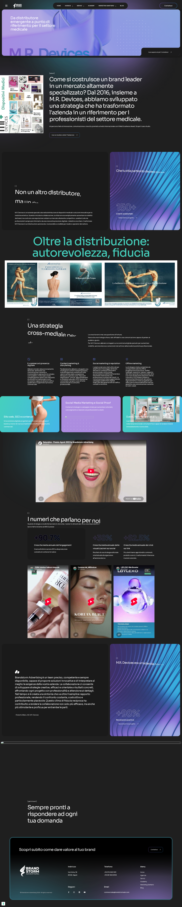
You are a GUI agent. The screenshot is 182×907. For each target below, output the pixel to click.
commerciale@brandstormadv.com (116, 892)
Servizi (142, 878)
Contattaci (168, 6)
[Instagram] (74, 892)
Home (142, 872)
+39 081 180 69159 (110, 875)
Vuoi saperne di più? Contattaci (158, 52)
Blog (142, 888)
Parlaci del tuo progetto (126, 218)
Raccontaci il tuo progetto (126, 724)
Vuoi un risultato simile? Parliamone (63, 135)
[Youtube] (84, 892)
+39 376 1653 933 (110, 872)
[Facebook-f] (68, 892)
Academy (143, 881)
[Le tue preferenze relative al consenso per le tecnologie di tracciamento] (3, 903)
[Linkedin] (79, 892)
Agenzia (143, 875)
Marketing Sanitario (147, 885)
